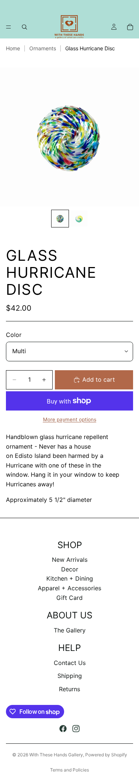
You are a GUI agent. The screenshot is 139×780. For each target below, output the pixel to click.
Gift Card (69, 597)
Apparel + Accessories (69, 588)
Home (13, 48)
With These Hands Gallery (56, 754)
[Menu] (8, 27)
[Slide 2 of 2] (79, 218)
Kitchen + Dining (69, 578)
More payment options (69, 419)
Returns (69, 689)
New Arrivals (69, 559)
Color (13, 334)
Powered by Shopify (106, 754)
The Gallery (70, 630)
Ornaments (42, 48)
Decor (69, 569)
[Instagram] (76, 728)
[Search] (24, 27)
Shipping (69, 675)
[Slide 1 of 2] (60, 218)
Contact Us (70, 662)
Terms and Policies (69, 770)
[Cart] (130, 27)
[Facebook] (63, 728)
